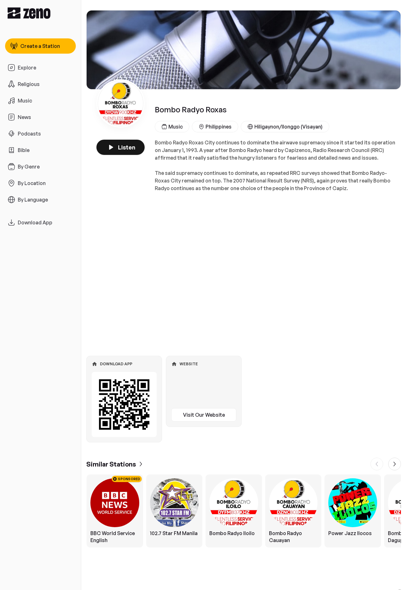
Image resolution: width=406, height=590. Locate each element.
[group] (243, 511)
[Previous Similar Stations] (376, 464)
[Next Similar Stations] (394, 464)
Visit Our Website (204, 415)
